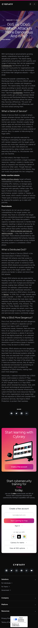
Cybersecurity (7, 65)
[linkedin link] (6, 570)
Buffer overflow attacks (10, 179)
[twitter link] (11, 570)
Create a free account (19, 467)
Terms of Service (7, 622)
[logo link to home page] (19, 566)
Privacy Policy (6, 618)
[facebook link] (21, 570)
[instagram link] (16, 570)
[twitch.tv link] (26, 570)
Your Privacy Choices (21, 619)
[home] (7, 4)
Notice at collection (15, 625)
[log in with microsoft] (24, 537)
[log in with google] (13, 537)
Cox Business (18, 93)
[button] (30, 4)
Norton (6, 294)
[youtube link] (31, 570)
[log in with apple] (19, 537)
